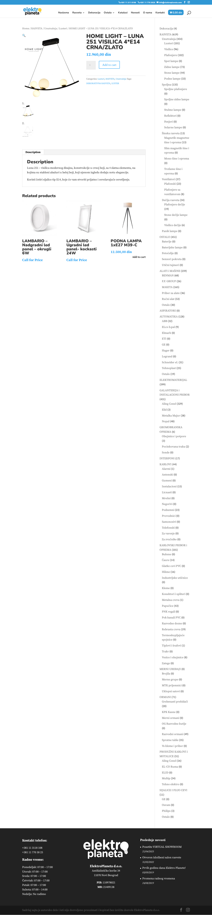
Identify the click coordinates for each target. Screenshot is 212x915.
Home (25, 28)
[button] (24, 35)
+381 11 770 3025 (147, 2)
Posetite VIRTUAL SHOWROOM (162, 847)
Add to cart (109, 64)
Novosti (135, 13)
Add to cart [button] (139, 257)
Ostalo (108, 13)
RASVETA (36, 28)
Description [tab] (33, 152)
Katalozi (123, 13)
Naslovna (63, 13)
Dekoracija (94, 13)
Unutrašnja (50, 28)
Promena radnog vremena (158, 878)
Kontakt (160, 13)
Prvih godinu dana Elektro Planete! (164, 868)
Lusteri (63, 28)
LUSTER (115, 83)
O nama (147, 13)
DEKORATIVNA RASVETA (98, 83)
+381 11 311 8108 (128, 2)
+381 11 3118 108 (32, 848)
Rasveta (77, 13)
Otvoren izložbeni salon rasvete (161, 857)
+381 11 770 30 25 (32, 852)
